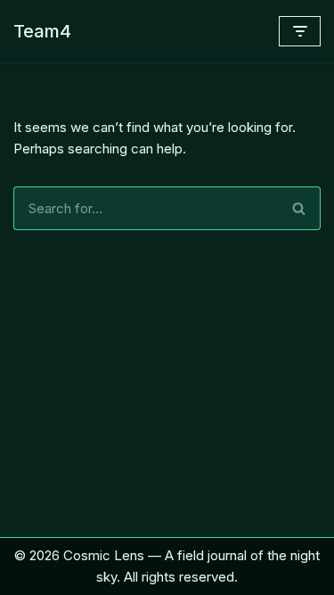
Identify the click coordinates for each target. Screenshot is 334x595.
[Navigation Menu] (300, 31)
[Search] (299, 208)
